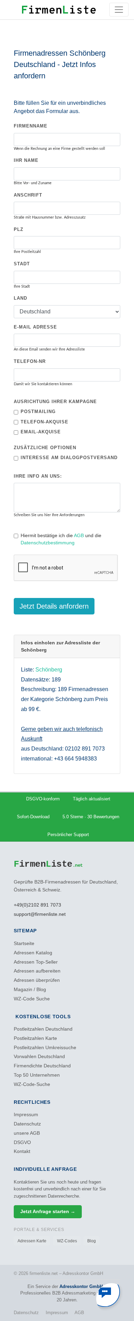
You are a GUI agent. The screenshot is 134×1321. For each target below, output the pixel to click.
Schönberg (48, 670)
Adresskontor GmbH (81, 1286)
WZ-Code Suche (32, 998)
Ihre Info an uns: (38, 476)
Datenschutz (27, 1123)
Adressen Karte (32, 1241)
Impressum (26, 1114)
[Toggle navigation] (119, 9)
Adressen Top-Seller (36, 962)
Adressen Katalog (33, 952)
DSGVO (22, 1142)
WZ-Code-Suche (32, 1084)
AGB (79, 535)
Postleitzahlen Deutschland (43, 1029)
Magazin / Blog (30, 989)
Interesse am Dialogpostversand (69, 457)
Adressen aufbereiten (37, 971)
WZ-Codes (67, 1241)
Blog (91, 1241)
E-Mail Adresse (35, 327)
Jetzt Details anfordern (54, 606)
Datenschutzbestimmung (48, 542)
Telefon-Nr (30, 361)
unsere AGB (27, 1133)
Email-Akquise (41, 431)
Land (20, 298)
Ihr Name (26, 160)
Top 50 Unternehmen (37, 1075)
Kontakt (22, 1151)
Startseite (24, 943)
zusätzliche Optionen (45, 447)
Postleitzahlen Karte (35, 1038)
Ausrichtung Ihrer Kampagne (55, 401)
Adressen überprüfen (37, 980)
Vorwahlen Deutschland (39, 1056)
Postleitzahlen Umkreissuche (45, 1047)
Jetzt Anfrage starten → (47, 1211)
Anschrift (28, 195)
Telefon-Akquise (44, 421)
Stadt (22, 263)
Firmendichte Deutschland (42, 1065)
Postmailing (38, 411)
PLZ (18, 229)
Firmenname (30, 126)
